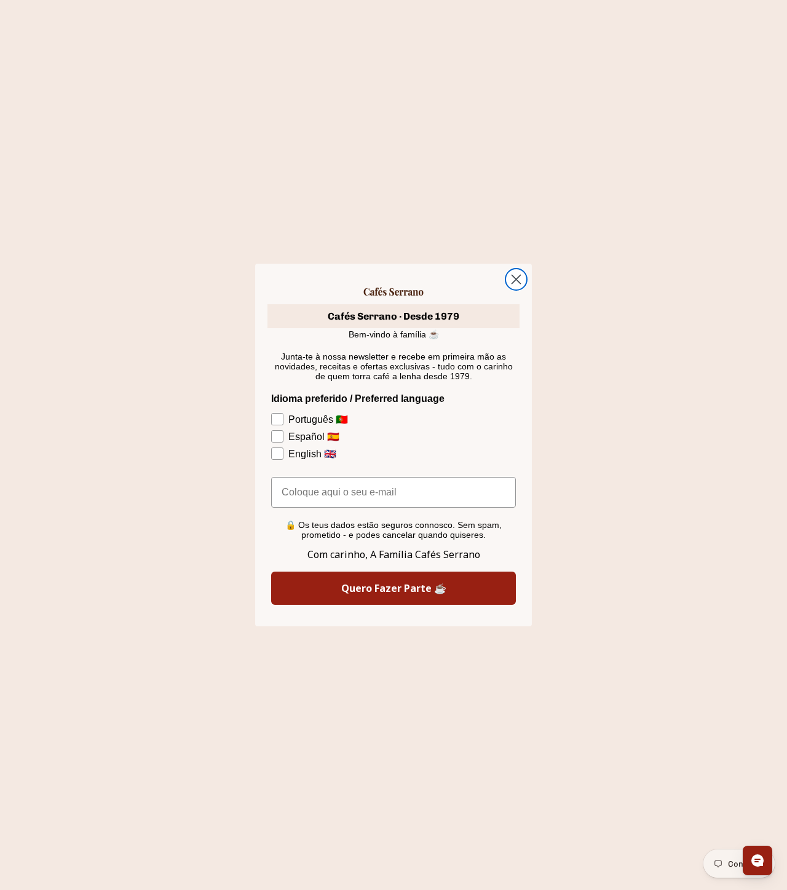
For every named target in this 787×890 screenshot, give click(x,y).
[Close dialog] (516, 279)
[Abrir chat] (757, 860)
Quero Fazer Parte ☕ (393, 588)
